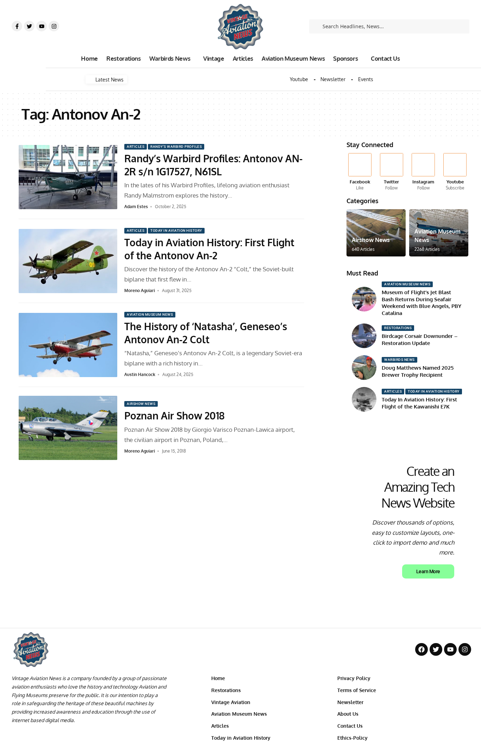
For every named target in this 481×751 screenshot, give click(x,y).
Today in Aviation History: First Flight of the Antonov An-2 (209, 248)
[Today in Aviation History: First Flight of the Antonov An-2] (68, 261)
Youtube (299, 79)
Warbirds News (399, 360)
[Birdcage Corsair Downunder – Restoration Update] (364, 335)
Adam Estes (136, 206)
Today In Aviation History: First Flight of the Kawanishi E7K (419, 403)
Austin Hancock (139, 374)
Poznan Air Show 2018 (174, 415)
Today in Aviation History (176, 230)
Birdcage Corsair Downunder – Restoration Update (419, 339)
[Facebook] (359, 172)
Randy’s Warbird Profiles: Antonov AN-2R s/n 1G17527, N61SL (213, 164)
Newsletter (332, 79)
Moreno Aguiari (139, 290)
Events (365, 79)
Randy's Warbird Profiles (176, 147)
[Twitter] (29, 26)
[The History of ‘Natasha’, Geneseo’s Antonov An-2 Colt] (68, 345)
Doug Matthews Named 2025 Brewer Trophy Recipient (418, 371)
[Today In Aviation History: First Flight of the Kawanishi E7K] (364, 399)
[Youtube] (41, 26)
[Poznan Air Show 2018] (68, 428)
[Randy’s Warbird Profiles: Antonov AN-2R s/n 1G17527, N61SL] (68, 177)
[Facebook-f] (17, 26)
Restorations (398, 328)
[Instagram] (54, 26)
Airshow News (141, 404)
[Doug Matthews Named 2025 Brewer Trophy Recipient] (364, 367)
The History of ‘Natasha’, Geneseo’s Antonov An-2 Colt (205, 332)
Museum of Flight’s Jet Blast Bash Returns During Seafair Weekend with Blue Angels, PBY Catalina (421, 302)
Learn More (428, 571)
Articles (135, 147)
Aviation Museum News (150, 314)
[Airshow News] (376, 232)
